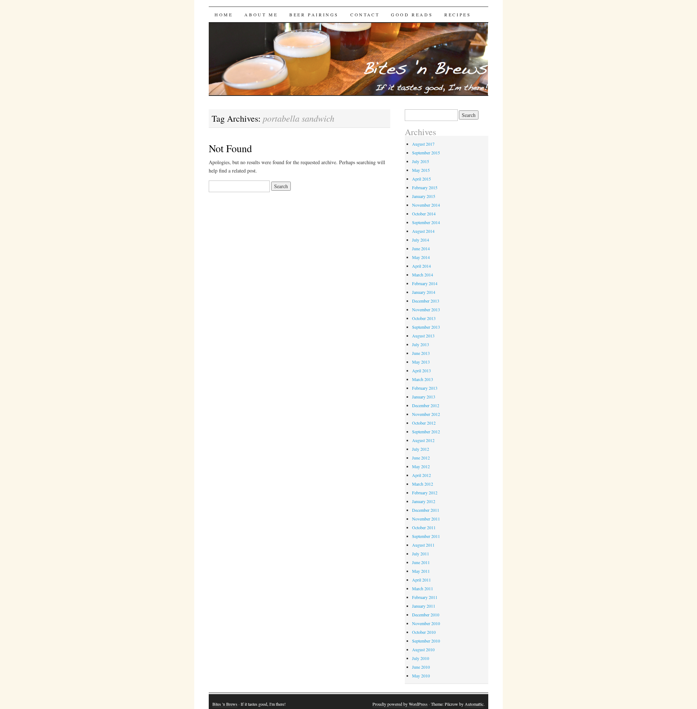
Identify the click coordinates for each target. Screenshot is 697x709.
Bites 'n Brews (224, 704)
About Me (261, 14)
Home (224, 14)
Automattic (474, 704)
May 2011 (421, 571)
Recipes (457, 14)
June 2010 (421, 667)
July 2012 (420, 449)
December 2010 (425, 614)
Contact (364, 14)
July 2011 (420, 553)
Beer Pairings (314, 14)
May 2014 (421, 257)
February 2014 (424, 283)
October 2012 (424, 423)
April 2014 (421, 266)
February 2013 (424, 388)
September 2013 (426, 327)
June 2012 (421, 458)
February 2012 (424, 492)
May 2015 (421, 170)
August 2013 (423, 336)
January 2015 (423, 196)
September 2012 (426, 431)
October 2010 (424, 632)
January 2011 (423, 606)
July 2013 (420, 344)
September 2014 (426, 222)
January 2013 (423, 397)
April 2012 (421, 475)
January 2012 (423, 501)
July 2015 (420, 161)
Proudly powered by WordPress (400, 704)
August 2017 (423, 144)
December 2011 (425, 510)
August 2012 (423, 440)
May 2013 (421, 362)
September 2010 (426, 641)
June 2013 (421, 353)
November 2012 (426, 414)
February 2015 (424, 187)
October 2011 (424, 527)
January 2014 (423, 292)
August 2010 (423, 649)
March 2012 (422, 484)
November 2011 (426, 519)
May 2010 (421, 675)
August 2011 (423, 545)
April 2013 (421, 370)
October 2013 (424, 318)
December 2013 (425, 301)
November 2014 (426, 205)
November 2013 (426, 309)
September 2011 (426, 536)
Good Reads (412, 14)
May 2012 (421, 466)
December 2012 (425, 405)
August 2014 (423, 231)
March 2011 (422, 588)
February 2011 (424, 597)
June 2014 (421, 248)
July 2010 (420, 658)
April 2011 (421, 580)
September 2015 (426, 152)
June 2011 (421, 562)
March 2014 (422, 274)
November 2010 (426, 623)
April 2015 (421, 179)
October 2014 (424, 213)
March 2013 (422, 379)
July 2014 (420, 240)
